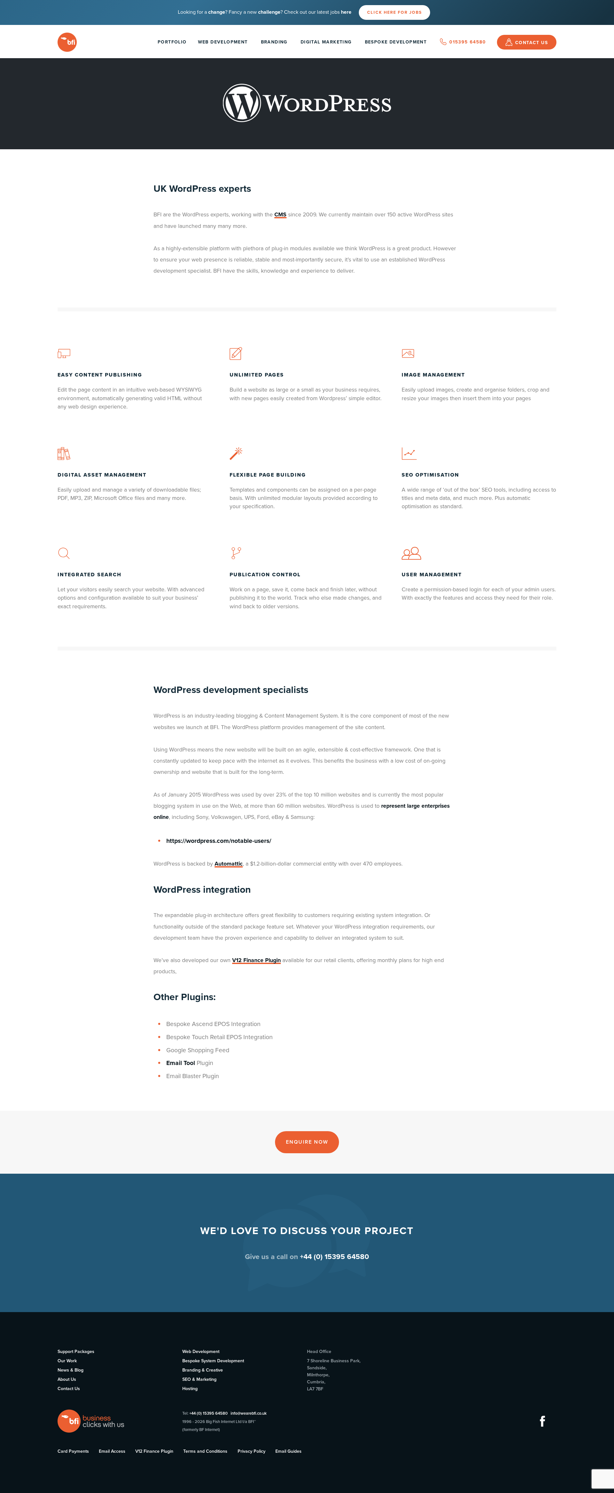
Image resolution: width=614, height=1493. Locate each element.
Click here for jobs (394, 12)
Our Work (67, 1361)
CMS (280, 214)
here (346, 12)
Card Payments (73, 1451)
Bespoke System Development (213, 1361)
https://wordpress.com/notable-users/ (218, 841)
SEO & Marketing (199, 1379)
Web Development (223, 42)
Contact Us (69, 1388)
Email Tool (180, 1063)
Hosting (190, 1388)
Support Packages (76, 1351)
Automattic (229, 863)
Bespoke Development (396, 42)
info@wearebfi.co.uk (249, 1413)
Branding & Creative (202, 1370)
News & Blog (70, 1370)
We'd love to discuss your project (307, 1231)
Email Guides (288, 1451)
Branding (274, 42)
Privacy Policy (251, 1451)
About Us (67, 1379)
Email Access (112, 1451)
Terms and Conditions (205, 1451)
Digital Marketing (326, 42)
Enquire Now (307, 1142)
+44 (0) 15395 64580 (208, 1413)
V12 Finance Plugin (256, 960)
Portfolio (172, 42)
